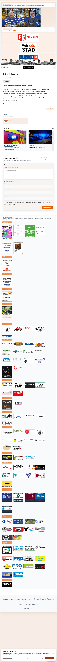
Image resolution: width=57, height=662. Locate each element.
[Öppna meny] (54, 67)
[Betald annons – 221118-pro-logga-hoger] (18, 558)
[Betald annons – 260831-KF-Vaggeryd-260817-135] (7, 297)
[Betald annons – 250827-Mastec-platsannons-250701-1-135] (7, 281)
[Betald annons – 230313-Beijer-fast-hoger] (7, 384)
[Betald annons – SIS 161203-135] (28, 529)
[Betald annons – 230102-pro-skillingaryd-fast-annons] (17, 566)
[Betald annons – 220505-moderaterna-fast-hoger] (7, 496)
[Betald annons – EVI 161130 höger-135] (40, 467)
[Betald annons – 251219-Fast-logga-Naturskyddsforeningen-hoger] (28, 566)
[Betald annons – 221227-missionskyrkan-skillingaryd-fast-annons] (18, 431)
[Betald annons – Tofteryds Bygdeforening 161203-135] (30, 548)
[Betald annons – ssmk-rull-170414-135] (40, 529)
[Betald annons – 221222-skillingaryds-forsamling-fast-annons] (28, 439)
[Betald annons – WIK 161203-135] (7, 521)
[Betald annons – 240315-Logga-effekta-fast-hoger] (18, 351)
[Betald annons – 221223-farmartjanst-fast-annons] (28, 352)
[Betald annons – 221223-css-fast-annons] (17, 359)
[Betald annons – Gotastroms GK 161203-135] (18, 521)
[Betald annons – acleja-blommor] (40, 385)
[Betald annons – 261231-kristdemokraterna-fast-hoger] (40, 496)
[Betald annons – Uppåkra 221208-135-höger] (30, 467)
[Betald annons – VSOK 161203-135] (30, 521)
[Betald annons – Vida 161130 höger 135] (40, 475)
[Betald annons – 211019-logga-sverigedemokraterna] (7, 508)
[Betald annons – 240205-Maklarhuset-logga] (30, 415)
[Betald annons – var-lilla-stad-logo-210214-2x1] (28, 47)
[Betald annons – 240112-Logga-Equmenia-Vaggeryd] (7, 439)
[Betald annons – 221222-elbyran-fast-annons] (28, 57)
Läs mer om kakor (7, 658)
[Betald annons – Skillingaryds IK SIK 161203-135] (18, 529)
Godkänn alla (49, 658)
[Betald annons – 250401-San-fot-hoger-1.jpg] (40, 344)
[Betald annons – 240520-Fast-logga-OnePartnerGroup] (18, 416)
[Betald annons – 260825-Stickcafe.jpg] (18, 230)
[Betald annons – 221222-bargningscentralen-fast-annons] (18, 457)
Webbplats (7, 196)
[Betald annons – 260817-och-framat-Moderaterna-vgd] (28, 17)
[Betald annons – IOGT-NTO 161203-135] (18, 574)
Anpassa (28, 658)
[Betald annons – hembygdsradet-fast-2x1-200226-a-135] (18, 548)
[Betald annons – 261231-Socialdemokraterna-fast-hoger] (30, 496)
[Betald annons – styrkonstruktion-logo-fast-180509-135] (18, 475)
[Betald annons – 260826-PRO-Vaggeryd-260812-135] (7, 247)
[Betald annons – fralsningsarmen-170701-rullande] (30, 431)
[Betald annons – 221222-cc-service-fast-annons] (30, 457)
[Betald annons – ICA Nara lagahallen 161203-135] (30, 328)
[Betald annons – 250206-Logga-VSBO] (7, 416)
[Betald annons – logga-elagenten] (18, 393)
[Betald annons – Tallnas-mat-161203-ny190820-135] (7, 329)
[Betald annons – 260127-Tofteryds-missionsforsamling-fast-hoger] (7, 432)
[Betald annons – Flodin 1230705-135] (40, 416)
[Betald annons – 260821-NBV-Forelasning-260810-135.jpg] (18, 248)
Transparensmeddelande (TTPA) (9, 30)
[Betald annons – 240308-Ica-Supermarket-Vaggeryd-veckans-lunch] (18, 329)
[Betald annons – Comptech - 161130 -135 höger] (7, 467)
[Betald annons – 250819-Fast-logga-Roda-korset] (7, 393)
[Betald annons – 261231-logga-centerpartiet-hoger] (18, 496)
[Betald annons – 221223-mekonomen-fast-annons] (7, 457)
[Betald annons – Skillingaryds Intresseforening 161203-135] (7, 558)
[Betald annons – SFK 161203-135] (40, 521)
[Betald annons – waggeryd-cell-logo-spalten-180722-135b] (7, 475)
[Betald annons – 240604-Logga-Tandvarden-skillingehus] (40, 351)
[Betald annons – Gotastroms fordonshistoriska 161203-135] (7, 566)
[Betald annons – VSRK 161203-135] (7, 529)
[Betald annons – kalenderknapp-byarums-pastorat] (17, 447)
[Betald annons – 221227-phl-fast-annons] (7, 343)
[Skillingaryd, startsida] (28, 67)
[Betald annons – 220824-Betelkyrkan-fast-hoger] (40, 440)
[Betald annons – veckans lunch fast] (7, 336)
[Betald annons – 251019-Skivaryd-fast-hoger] (40, 566)
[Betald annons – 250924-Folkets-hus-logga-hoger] (7, 404)
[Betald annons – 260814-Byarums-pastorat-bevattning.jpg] (7, 313)
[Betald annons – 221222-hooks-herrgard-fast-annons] (40, 329)
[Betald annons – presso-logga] (7, 484)
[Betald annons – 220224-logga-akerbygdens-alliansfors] (18, 440)
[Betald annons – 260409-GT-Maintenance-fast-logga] (28, 360)
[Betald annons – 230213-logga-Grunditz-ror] (40, 360)
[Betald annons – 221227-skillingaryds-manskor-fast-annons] (40, 547)
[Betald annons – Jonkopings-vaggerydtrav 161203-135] (7, 537)
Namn (6, 184)
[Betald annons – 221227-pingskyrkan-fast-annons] (7, 447)
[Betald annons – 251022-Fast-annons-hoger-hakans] (18, 344)
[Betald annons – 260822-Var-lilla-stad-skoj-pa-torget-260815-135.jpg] (7, 232)
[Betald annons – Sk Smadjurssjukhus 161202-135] (7, 352)
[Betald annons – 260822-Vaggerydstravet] (7, 265)
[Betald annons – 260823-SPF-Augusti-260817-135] (40, 230)
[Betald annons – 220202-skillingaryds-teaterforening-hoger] (7, 550)
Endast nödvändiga (38, 658)
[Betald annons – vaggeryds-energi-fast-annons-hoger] (7, 584)
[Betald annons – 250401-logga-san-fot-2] (7, 372)
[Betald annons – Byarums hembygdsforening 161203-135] (28, 558)
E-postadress (8, 190)
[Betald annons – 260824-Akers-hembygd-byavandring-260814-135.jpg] (30, 231)
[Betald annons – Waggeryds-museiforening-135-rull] (7, 575)
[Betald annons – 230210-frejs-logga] (18, 403)
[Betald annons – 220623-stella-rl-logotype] (7, 423)
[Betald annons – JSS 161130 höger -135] (18, 467)
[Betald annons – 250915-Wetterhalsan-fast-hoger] (7, 360)
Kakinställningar (28, 608)
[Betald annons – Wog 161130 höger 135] (28, 475)
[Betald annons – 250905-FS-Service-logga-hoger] (28, 37)
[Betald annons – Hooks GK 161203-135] (17, 537)
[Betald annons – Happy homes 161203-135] (30, 385)
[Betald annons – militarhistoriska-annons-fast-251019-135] (40, 558)
